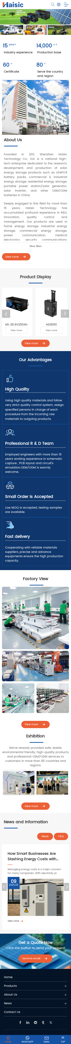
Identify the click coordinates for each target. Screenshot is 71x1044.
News (45, 836)
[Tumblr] (43, 1022)
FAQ (61, 836)
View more (10, 330)
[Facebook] (20, 1022)
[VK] (35, 1022)
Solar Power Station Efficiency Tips (34, 856)
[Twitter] (50, 1022)
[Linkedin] (27, 1022)
